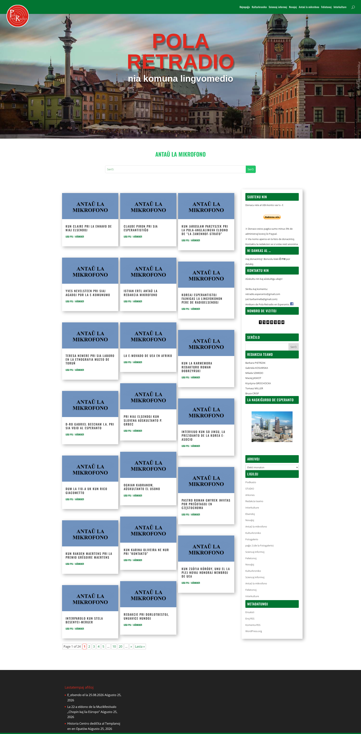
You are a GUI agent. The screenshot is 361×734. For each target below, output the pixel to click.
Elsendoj (250, 514)
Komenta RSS (252, 625)
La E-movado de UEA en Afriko (148, 355)
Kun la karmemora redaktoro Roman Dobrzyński (197, 367)
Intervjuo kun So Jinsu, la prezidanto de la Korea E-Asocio (203, 435)
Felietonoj (326, 7)
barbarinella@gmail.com (263, 299)
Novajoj (293, 7)
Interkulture (340, 7)
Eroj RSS (249, 618)
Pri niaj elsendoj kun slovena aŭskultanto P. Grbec (143, 420)
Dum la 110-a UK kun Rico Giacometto (86, 491)
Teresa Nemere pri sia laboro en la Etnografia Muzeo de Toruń (90, 359)
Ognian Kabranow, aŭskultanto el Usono (142, 487)
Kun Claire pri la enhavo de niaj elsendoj (89, 228)
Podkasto (250, 482)
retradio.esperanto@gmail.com (262, 294)
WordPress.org (253, 631)
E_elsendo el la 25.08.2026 (85, 695)
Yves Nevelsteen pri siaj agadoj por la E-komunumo (88, 293)
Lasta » (140, 646)
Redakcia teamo (254, 501)
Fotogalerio (251, 539)
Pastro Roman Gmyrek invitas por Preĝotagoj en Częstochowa (206, 504)
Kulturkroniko (259, 7)
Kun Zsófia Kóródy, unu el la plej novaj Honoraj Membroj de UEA (206, 573)
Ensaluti (249, 612)
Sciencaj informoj (278, 7)
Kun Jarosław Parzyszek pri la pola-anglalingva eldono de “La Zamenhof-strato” (205, 230)
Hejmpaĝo (245, 7)
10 (114, 646)
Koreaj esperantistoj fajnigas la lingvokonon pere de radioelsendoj (202, 299)
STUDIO (249, 488)
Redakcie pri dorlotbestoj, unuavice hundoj (146, 616)
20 (120, 646)
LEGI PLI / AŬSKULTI (75, 236)
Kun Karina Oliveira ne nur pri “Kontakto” (146, 552)
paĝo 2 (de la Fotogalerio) (259, 545)
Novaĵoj (249, 520)
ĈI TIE (282, 259)
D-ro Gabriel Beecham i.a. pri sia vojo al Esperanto (90, 426)
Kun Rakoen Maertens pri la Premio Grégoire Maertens (89, 555)
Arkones (250, 495)
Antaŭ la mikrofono (309, 7)
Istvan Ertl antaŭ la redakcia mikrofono (141, 293)
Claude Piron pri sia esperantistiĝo (141, 228)
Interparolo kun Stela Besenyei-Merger (84, 620)
